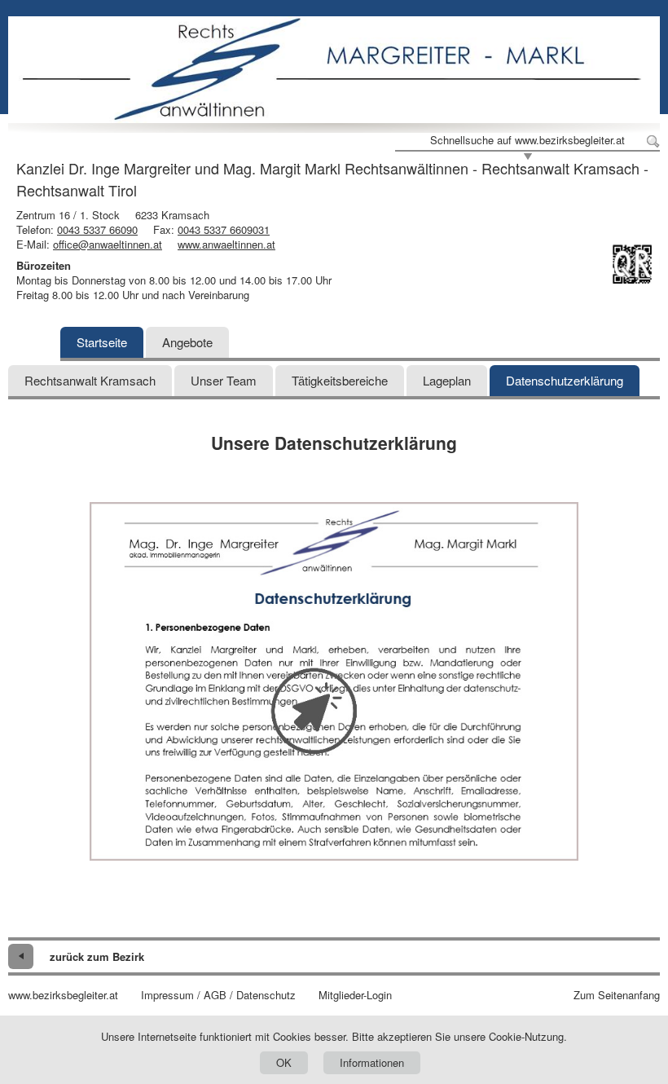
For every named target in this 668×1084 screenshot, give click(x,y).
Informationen (372, 1062)
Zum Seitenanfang (617, 995)
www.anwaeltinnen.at (226, 244)
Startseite (102, 341)
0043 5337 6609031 (224, 229)
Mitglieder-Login (355, 995)
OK (284, 1062)
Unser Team (224, 380)
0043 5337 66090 (97, 229)
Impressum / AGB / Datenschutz (218, 995)
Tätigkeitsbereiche (340, 380)
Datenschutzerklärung (564, 380)
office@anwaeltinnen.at (107, 244)
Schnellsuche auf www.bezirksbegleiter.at (527, 140)
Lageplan (447, 380)
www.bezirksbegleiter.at (63, 995)
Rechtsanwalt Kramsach (90, 380)
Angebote (187, 341)
